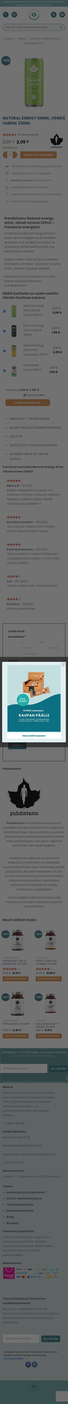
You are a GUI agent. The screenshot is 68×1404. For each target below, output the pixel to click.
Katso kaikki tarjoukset (34, 735)
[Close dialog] (63, 664)
